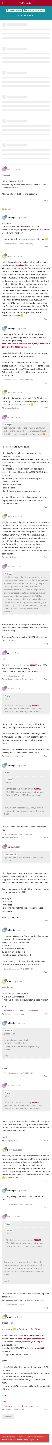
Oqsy (9, 424)
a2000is (18, 265)
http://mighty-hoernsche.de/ (31, 1338)
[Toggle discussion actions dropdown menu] (49, 3)
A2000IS (33, 665)
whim (9, 1030)
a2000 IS (23, 226)
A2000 (41, 1348)
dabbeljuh (11, 854)
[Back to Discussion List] (2, 3)
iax (8, 772)
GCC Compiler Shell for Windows (26, 1011)
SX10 (26, 1335)
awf (9, 696)
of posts (25, 3)
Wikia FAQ (8, 1011)
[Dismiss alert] (37, 1439)
